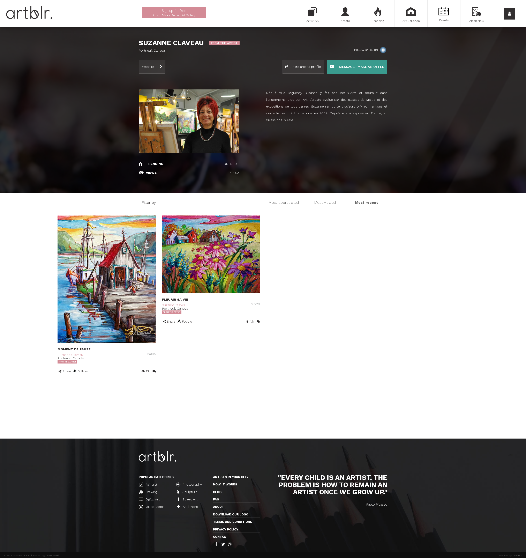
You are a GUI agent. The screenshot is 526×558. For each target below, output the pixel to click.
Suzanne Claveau (70, 355)
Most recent (366, 202)
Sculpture (189, 492)
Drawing (150, 492)
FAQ (216, 499)
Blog (217, 492)
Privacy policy (225, 529)
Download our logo (230, 514)
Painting (150, 484)
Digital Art (152, 499)
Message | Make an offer (361, 67)
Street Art (189, 499)
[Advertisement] (263, 407)
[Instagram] (383, 49)
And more (190, 507)
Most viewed (325, 202)
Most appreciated (284, 202)
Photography (191, 484)
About (218, 507)
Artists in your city (230, 477)
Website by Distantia (511, 555)
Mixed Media (154, 507)
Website (148, 67)
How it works (225, 484)
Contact (220, 537)
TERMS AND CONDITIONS (232, 522)
